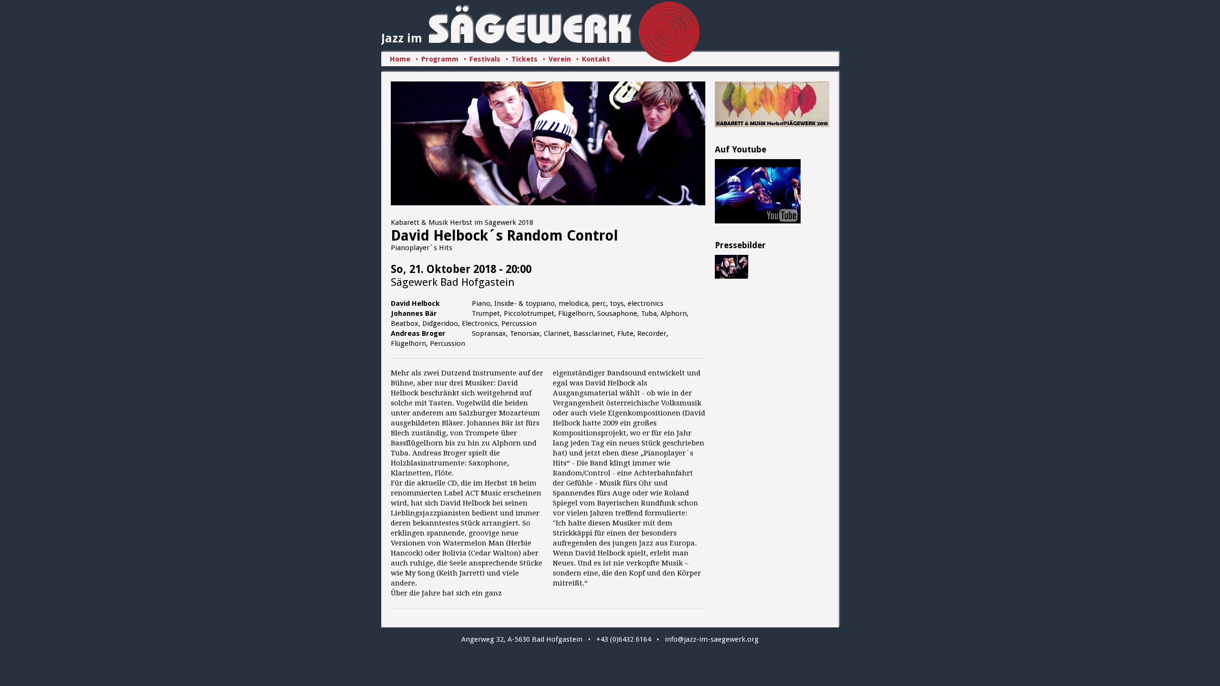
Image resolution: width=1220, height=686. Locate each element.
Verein (560, 59)
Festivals (484, 59)
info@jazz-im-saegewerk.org (712, 639)
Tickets (524, 59)
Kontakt (596, 59)
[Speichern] (731, 276)
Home (400, 59)
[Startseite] (530, 41)
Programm (439, 59)
